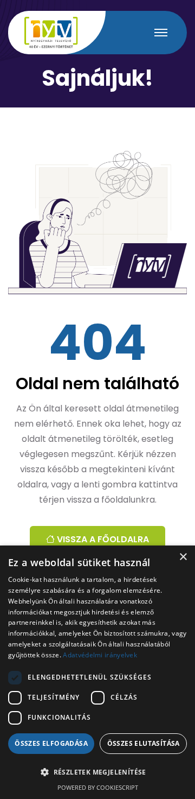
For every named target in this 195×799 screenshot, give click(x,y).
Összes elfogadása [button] (51, 743)
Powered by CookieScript (97, 787)
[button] (97, 772)
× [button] (183, 557)
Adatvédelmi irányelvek (100, 655)
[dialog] (97, 672)
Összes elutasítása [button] (143, 743)
